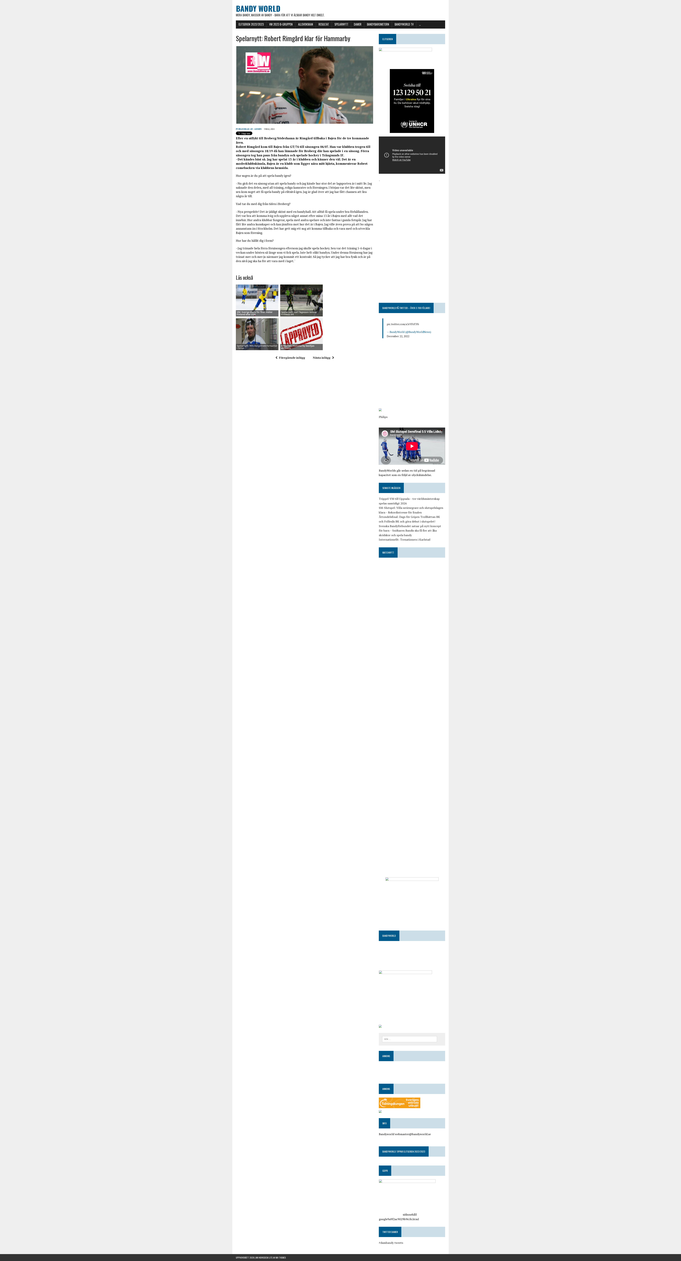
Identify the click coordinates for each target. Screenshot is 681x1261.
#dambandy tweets (391, 1243)
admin (258, 129)
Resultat (324, 24)
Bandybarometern (378, 24)
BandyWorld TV (404, 24)
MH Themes (281, 1257)
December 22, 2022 (398, 336)
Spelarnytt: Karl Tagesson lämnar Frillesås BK (299, 313)
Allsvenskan (305, 24)
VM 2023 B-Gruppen (281, 24)
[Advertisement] (412, 207)
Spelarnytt (341, 24)
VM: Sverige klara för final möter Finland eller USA (255, 313)
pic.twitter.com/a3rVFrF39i (403, 324)
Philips (383, 417)
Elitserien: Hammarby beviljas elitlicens (297, 347)
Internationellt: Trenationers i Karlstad (404, 539)
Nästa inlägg (321, 358)
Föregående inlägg (292, 358)
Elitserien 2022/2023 (251, 24)
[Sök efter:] (409, 1039)
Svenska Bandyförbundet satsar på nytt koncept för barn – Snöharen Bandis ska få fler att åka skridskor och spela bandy (410, 530)
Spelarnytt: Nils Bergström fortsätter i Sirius (257, 347)
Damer (357, 24)
